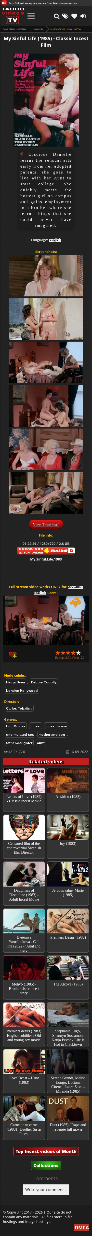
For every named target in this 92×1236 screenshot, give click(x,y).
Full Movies (38, 29)
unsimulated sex (20, 734)
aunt (41, 743)
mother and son (52, 734)
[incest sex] (12, 16)
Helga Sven (15, 682)
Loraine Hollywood (22, 691)
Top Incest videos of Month (46, 1151)
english (55, 239)
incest (35, 726)
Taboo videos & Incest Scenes (14, 29)
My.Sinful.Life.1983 (46, 559)
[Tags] (65, 16)
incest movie (56, 726)
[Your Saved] (74, 16)
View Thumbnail (46, 524)
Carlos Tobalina (19, 708)
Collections (46, 1165)
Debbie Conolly (44, 682)
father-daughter (19, 743)
